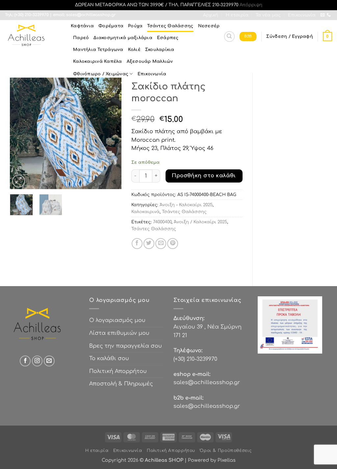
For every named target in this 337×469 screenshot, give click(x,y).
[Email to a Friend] (160, 243)
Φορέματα (110, 26)
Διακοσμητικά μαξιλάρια (122, 38)
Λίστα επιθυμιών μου (119, 333)
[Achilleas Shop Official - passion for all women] (33, 36)
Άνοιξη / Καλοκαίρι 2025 (200, 222)
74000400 (162, 222)
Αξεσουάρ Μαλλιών (150, 61)
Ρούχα (135, 26)
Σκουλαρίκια (159, 49)
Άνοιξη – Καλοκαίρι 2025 (186, 205)
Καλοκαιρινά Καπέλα (97, 61)
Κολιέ (134, 49)
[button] (289, 36)
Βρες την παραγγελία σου (125, 346)
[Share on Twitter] (148, 243)
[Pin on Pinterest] (172, 243)
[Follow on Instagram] (37, 361)
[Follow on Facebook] (25, 361)
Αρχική (210, 15)
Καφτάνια (82, 26)
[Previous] (20, 133)
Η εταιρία (237, 15)
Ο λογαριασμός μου (117, 320)
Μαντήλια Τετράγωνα (98, 49)
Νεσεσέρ (209, 26)
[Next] (111, 133)
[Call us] (329, 15)
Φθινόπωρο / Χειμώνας (100, 74)
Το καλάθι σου (109, 358)
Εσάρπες (168, 38)
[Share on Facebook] (137, 243)
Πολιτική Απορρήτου (118, 371)
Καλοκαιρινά (145, 212)
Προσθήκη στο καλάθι (204, 176)
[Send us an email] (322, 15)
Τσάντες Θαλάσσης (170, 26)
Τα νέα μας (268, 15)
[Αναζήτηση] (229, 36)
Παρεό (81, 38)
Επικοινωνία (302, 15)
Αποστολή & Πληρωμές (121, 384)
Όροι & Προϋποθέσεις (226, 450)
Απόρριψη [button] (251, 5)
